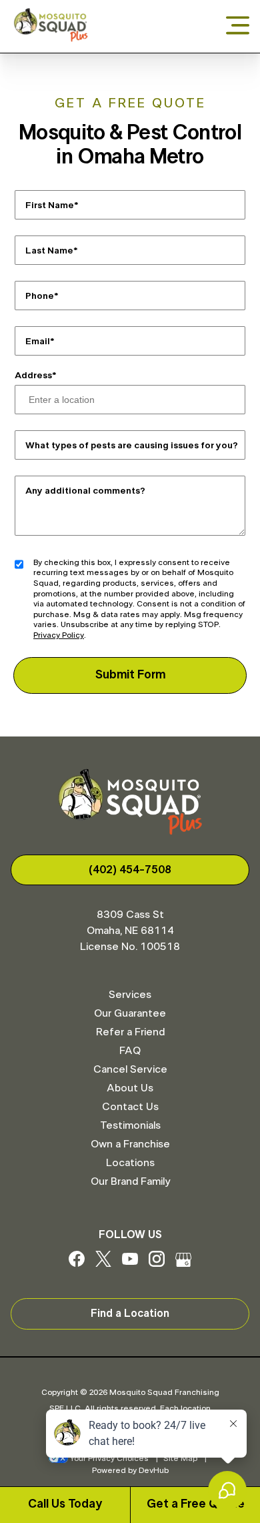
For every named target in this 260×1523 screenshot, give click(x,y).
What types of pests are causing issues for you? (131, 445)
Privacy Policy (58, 635)
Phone (39, 295)
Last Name (49, 250)
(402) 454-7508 (130, 870)
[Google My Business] (183, 1263)
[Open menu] (237, 26)
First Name (49, 204)
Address (33, 375)
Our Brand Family (130, 1181)
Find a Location (130, 1313)
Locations (130, 1162)
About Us (130, 1088)
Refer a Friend (130, 1032)
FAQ (130, 1050)
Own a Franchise (130, 1144)
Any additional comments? (85, 490)
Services (130, 994)
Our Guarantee (130, 1013)
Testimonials (130, 1125)
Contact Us (130, 1106)
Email (37, 341)
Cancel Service (130, 1069)
